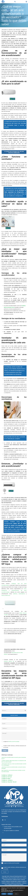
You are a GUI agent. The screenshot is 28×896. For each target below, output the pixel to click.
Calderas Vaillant (6, 775)
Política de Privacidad (13, 741)
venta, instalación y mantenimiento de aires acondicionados (14, 590)
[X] (5, 820)
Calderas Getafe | (6, 883)
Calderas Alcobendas (15, 883)
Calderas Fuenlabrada (11, 881)
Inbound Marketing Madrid (16, 876)
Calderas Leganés (21, 881)
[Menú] (26, 1)
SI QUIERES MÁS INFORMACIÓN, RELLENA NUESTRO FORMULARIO (14, 152)
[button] (15, 1)
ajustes (11, 891)
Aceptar (4, 893)
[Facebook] (2, 820)
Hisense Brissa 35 (9, 661)
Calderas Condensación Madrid (15, 884)
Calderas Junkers (7, 780)
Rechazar (10, 893)
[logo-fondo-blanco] (3, 1)
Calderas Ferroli (6, 777)
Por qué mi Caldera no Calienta (11, 830)
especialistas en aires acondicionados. (10, 700)
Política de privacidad (10, 878)
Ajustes (16, 893)
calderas (15, 593)
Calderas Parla (16, 879)
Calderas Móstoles (7, 879)
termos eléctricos (5, 595)
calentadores (21, 593)
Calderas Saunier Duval (8, 782)
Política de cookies (21, 878)
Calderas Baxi (5, 778)
